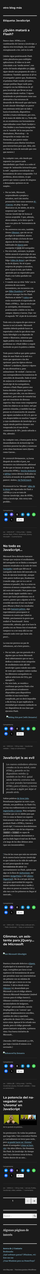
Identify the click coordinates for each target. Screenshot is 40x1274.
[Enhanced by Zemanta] (20, 1053)
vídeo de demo (17, 260)
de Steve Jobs (23, 798)
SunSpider (7, 569)
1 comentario (28, 1190)
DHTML (29, 1083)
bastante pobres (18, 609)
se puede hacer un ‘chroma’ (20, 1142)
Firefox (33, 1188)
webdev (6, 748)
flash (10, 534)
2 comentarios (17, 536)
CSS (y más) (20, 532)
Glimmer (15, 232)
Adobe (29, 532)
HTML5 (15, 534)
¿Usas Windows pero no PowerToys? (19, 1261)
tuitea (26, 297)
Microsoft (6, 536)
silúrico (30, 876)
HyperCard (7, 879)
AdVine (8, 474)
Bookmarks (8, 1251)
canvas (5, 534)
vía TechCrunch (24, 480)
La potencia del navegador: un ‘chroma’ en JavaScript (18, 1103)
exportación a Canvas (12, 811)
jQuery (20, 245)
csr (4, 532)
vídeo (13, 1190)
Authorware (24, 873)
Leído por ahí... (30, 925)
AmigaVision (16, 876)
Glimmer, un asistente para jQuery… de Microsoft (18, 940)
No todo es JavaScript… (12, 548)
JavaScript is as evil (18, 758)
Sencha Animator (28, 471)
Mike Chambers (16, 291)
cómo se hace (27, 1145)
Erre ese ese (8, 1258)
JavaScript (22, 534)
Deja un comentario (18, 748)
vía (4, 1148)
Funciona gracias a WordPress (25, 1270)
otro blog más (12, 7)
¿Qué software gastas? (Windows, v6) (19, 1255)
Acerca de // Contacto (12, 1248)
